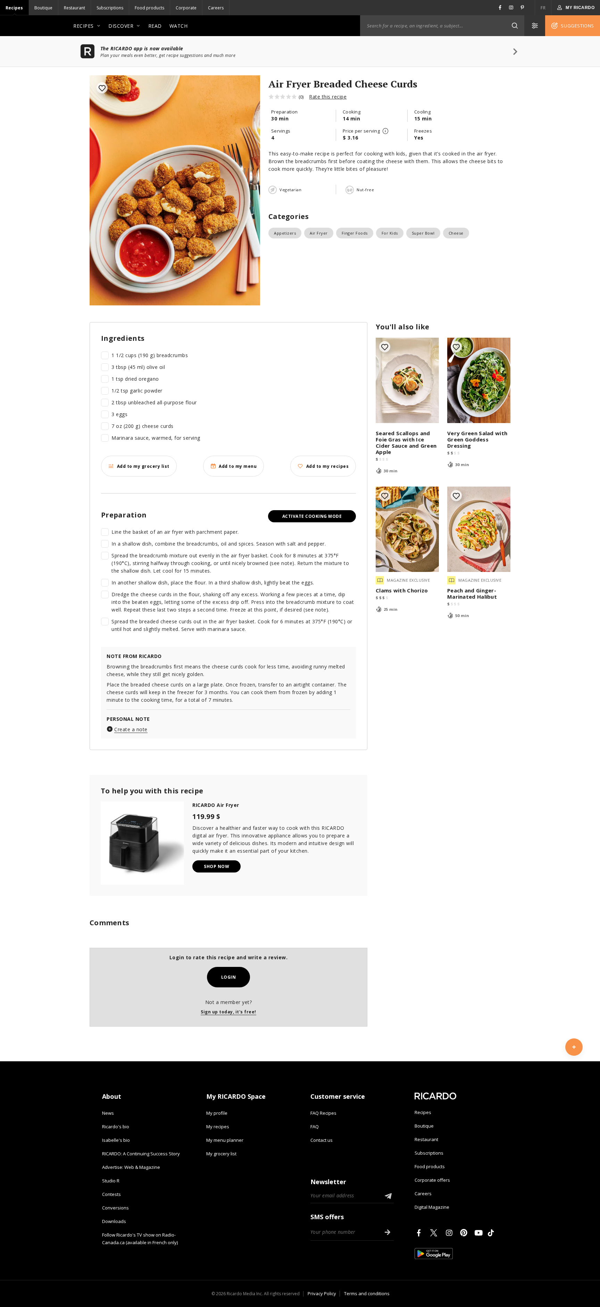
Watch (178, 26)
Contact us (321, 1140)
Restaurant (74, 8)
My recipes (217, 1126)
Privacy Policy (322, 1293)
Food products (149, 8)
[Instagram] (450, 1233)
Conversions (115, 1208)
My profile (216, 1113)
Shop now (216, 866)
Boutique (43, 8)
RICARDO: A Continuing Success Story (141, 1153)
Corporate (186, 8)
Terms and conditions (367, 1293)
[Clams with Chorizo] (407, 529)
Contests (111, 1194)
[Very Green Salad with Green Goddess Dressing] (478, 380)
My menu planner (224, 1140)
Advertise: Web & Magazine (131, 1167)
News (108, 1113)
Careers (216, 8)
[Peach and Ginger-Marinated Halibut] (478, 529)
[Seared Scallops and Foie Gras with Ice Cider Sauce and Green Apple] (407, 380)
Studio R (110, 1181)
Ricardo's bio (115, 1126)
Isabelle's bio (116, 1140)
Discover (120, 26)
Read (155, 26)
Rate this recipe (328, 96)
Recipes (14, 8)
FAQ (314, 1126)
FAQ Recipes (323, 1113)
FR (543, 8)
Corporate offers (432, 1180)
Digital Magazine (432, 1207)
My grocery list (221, 1153)
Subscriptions (110, 8)
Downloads (114, 1221)
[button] (514, 26)
